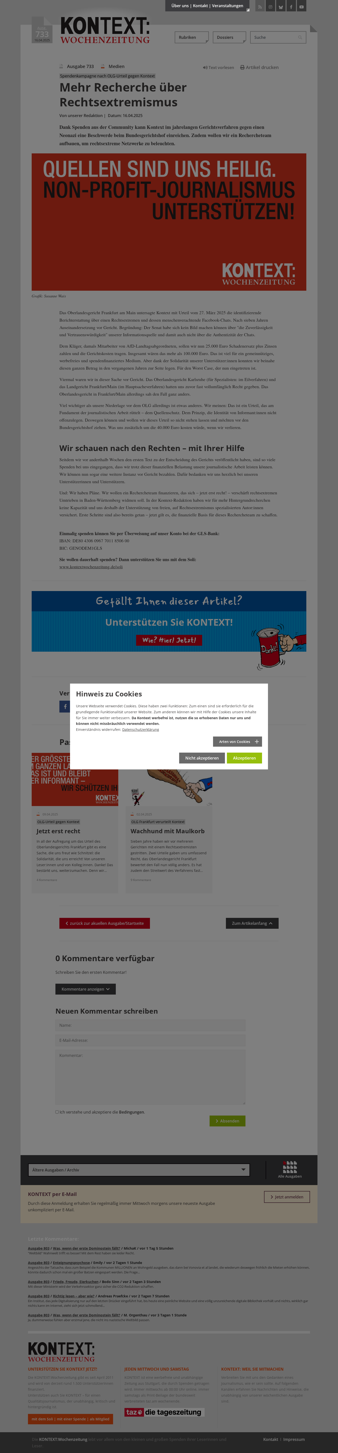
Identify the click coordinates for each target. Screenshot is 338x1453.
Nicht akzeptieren (202, 758)
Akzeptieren (244, 758)
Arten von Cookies (234, 741)
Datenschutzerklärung (140, 729)
